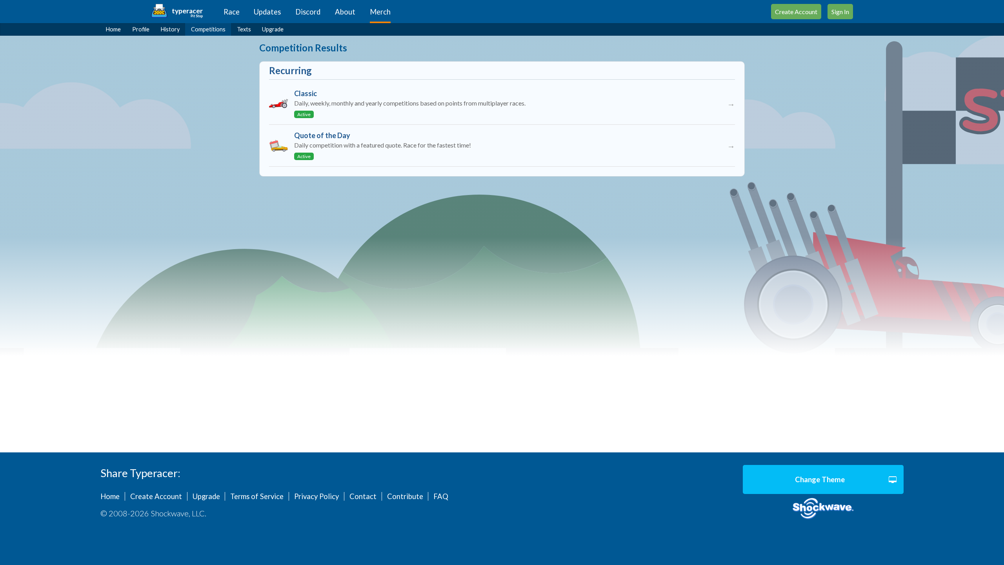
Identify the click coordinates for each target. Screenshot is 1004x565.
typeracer (187, 10)
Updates (267, 11)
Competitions (208, 29)
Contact (362, 496)
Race (232, 11)
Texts (244, 29)
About (345, 11)
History (170, 29)
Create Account (796, 11)
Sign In (840, 11)
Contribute (405, 496)
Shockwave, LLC (823, 508)
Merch (380, 11)
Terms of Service (257, 496)
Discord (307, 11)
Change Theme (820, 479)
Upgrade (273, 29)
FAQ (440, 496)
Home (113, 29)
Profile (140, 29)
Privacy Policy (316, 496)
